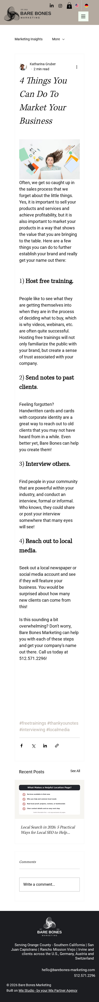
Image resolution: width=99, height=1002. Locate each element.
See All (75, 771)
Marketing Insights (29, 39)
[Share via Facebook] (21, 745)
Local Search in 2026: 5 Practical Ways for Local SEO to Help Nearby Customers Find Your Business (48, 830)
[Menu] (83, 17)
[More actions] (77, 67)
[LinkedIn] (51, 5)
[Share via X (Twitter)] (33, 745)
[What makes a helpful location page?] (49, 799)
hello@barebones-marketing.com (68, 970)
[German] (86, 5)
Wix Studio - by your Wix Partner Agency (48, 990)
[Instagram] (60, 5)
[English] (76, 5)
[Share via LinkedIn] (45, 745)
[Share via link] (57, 745)
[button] (69, 5)
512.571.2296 (84, 975)
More (56, 39)
